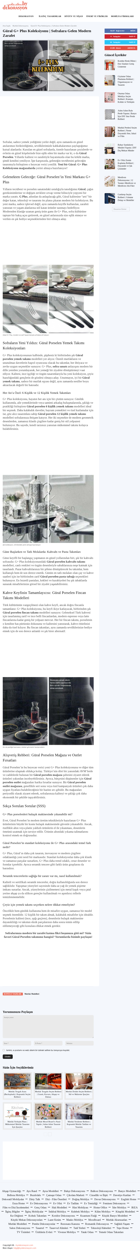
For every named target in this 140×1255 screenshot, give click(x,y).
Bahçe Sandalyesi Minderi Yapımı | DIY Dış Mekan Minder (127, 148)
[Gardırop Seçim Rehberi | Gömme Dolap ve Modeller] (110, 198)
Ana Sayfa (6, 26)
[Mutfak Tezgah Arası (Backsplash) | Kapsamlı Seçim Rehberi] (17, 1081)
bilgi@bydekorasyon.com (25, 1248)
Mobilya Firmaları (122, 16)
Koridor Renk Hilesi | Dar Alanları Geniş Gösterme (127, 64)
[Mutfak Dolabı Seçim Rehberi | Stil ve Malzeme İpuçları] (79, 1081)
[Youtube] (134, 1248)
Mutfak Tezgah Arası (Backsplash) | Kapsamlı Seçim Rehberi (17, 1094)
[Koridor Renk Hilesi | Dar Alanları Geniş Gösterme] (110, 65)
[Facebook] (22, 1001)
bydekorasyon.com (24, 1245)
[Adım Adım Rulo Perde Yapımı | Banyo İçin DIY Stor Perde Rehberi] (110, 114)
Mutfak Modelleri (31, 994)
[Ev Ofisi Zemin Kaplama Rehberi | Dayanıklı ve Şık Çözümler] (110, 164)
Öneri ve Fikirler (97, 16)
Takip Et (132, 36)
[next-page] (50, 1134)
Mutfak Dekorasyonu (20, 26)
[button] (134, 5)
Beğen (132, 31)
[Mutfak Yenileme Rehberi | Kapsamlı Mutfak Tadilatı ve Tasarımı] (79, 1111)
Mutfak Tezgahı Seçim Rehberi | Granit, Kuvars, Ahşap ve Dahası (48, 1094)
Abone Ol (131, 48)
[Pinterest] (34, 1001)
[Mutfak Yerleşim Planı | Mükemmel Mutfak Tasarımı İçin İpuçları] (17, 1111)
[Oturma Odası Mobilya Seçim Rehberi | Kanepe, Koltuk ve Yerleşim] (110, 97)
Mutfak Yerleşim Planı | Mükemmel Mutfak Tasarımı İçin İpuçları (17, 1124)
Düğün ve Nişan (74, 16)
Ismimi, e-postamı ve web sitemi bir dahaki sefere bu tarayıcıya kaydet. (38, 1050)
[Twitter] (28, 1001)
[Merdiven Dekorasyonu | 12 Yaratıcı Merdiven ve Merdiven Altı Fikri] (110, 181)
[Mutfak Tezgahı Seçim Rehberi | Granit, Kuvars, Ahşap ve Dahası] (48, 1081)
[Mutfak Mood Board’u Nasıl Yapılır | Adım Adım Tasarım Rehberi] (48, 1111)
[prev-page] (45, 1134)
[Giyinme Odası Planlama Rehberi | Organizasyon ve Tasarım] (110, 80)
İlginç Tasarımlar (50, 16)
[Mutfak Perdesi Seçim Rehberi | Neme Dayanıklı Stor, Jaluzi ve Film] (110, 131)
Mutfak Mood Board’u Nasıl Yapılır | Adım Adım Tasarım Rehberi (48, 1124)
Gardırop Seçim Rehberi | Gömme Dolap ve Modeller (126, 197)
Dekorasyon (26, 16)
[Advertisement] (48, 118)
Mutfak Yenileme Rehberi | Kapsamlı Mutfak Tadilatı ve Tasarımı (79, 1124)
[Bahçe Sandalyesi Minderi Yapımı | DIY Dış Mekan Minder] (110, 148)
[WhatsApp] (41, 1001)
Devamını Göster (120, 209)
